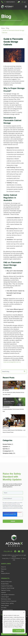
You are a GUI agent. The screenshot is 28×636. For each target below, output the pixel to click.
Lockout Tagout (5, 596)
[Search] (24, 371)
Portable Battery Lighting (7, 603)
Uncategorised (7, 451)
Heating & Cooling (5, 590)
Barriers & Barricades (6, 581)
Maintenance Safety (6, 599)
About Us (3, 566)
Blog (7, 28)
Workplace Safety (7, 453)
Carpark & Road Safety (7, 586)
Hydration (5, 446)
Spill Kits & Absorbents (7, 609)
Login (24, 2)
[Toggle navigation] (26, 7)
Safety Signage (5, 605)
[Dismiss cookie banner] (23, 612)
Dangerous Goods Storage (7, 588)
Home (3, 28)
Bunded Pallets (7, 444)
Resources (3, 569)
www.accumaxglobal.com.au (12, 362)
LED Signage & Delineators (8, 594)
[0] (19, 2)
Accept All (18, 630)
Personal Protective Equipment (8, 601)
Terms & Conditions (15, 558)
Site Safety (4, 607)
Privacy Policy (5, 558)
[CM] (14, 560)
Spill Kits (5, 449)
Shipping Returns (5, 573)
